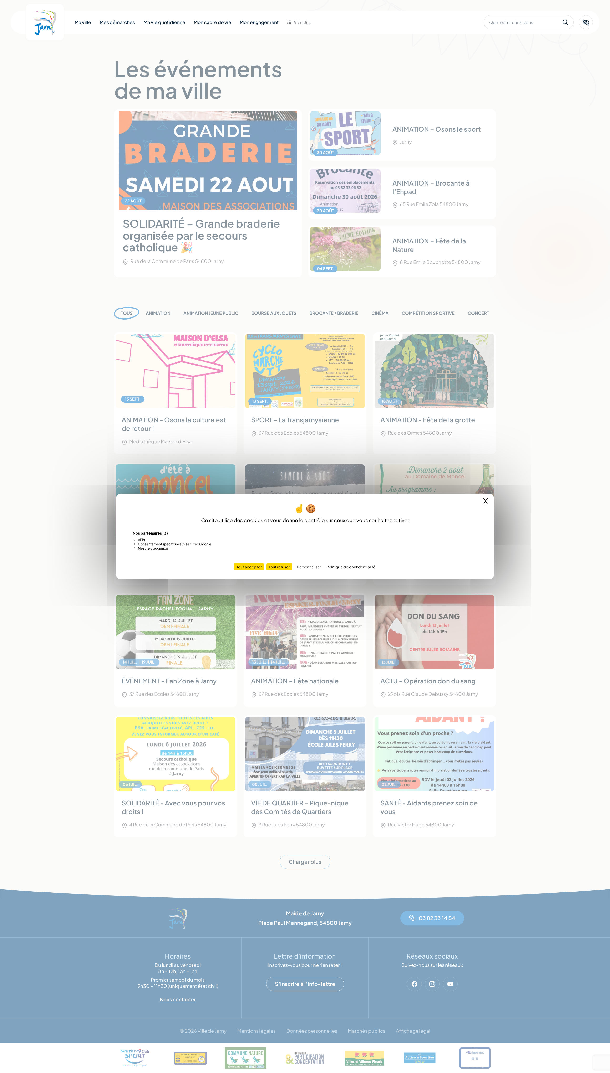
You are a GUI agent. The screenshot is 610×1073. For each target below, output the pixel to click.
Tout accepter (249, 566)
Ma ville (83, 22)
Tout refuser (279, 566)
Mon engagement (259, 22)
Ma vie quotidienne (164, 22)
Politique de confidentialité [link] (351, 566)
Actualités (305, 50)
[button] (586, 22)
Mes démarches (117, 22)
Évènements (307, 39)
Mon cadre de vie (212, 22)
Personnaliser (309, 566)
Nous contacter (311, 60)
